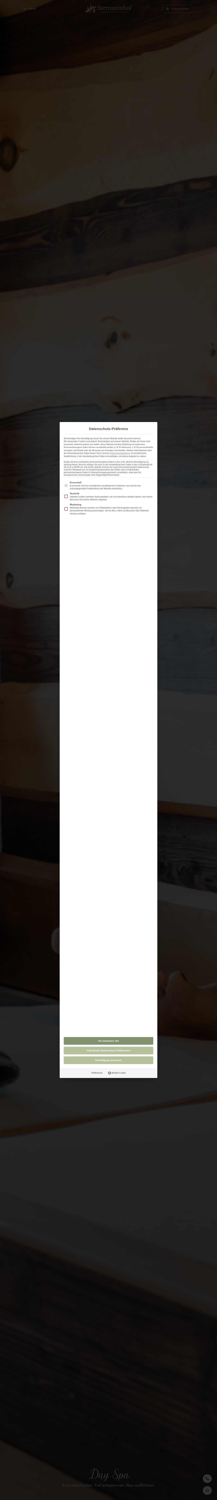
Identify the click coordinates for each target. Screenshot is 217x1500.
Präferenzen (97, 1073)
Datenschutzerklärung (120, 453)
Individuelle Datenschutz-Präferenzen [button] (108, 1050)
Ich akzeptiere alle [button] (108, 1040)
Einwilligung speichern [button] (108, 1060)
